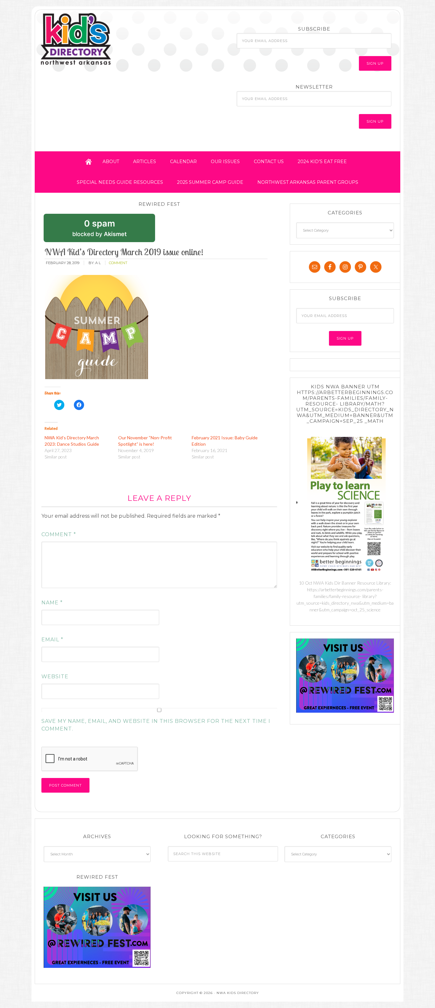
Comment (58, 534)
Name (52, 603)
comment (118, 263)
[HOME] (88, 161)
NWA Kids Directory (95, 39)
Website (54, 676)
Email (52, 640)
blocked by (109, 230)
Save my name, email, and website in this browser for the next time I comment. (155, 725)
